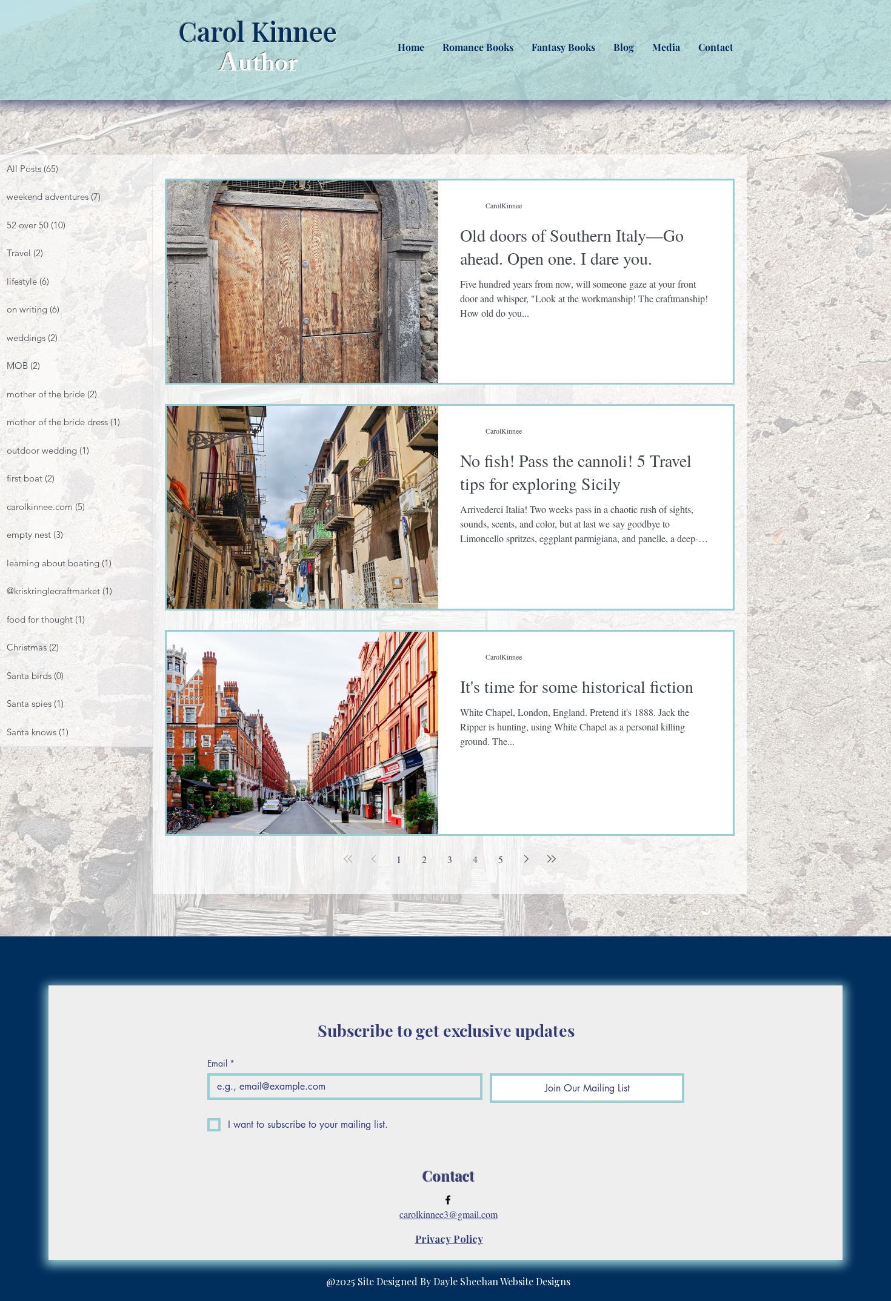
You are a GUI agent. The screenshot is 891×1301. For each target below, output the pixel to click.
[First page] (348, 859)
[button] (477, 47)
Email (221, 1063)
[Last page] (551, 859)
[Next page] (526, 859)
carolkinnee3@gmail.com (448, 1214)
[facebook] (448, 1200)
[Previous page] (373, 859)
